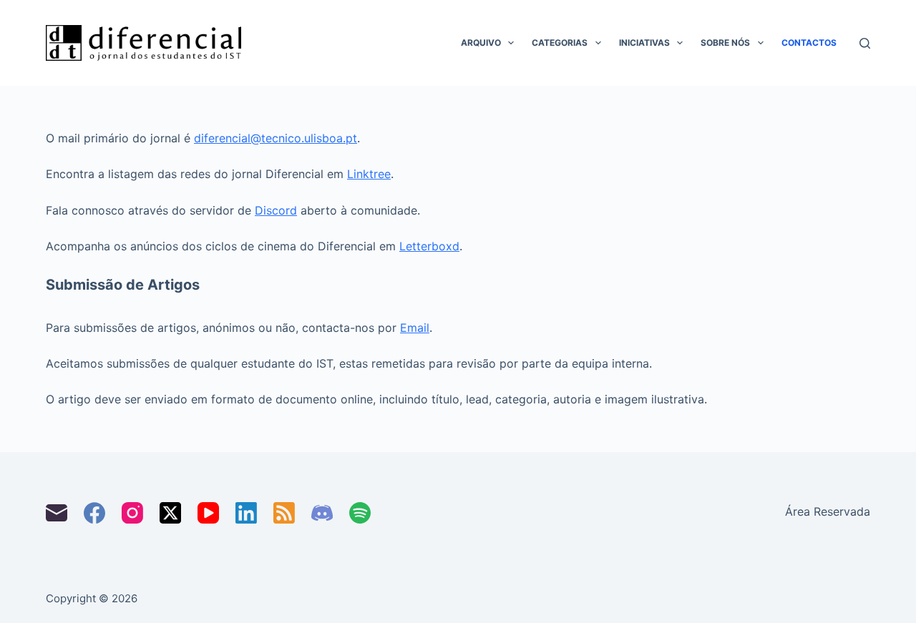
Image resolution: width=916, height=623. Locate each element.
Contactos (809, 42)
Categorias (560, 42)
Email (414, 327)
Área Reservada (827, 511)
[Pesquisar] (864, 43)
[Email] (56, 513)
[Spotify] (360, 513)
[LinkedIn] (246, 513)
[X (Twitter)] (170, 513)
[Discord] (322, 513)
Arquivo (481, 42)
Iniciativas (644, 42)
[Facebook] (94, 513)
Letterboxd (429, 246)
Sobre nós (725, 42)
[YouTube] (208, 513)
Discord (276, 210)
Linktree (369, 174)
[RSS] (284, 513)
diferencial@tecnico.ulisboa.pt (275, 138)
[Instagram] (132, 513)
